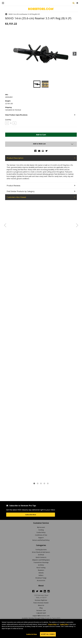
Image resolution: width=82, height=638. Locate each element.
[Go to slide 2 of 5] (77, 225)
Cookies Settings (31, 634)
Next (74, 54)
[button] (41, 115)
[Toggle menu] (3, 3)
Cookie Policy (64, 624)
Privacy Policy (52, 624)
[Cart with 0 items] (77, 3)
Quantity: (8, 120)
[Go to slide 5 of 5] (5, 225)
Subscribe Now (30, 515)
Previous (7, 54)
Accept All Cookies (48, 634)
